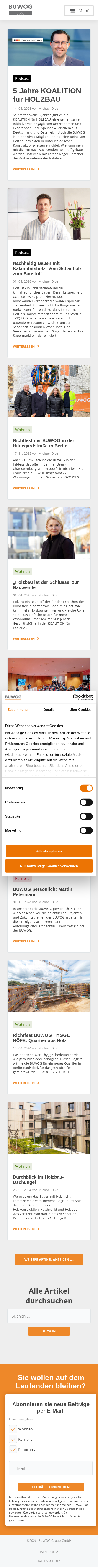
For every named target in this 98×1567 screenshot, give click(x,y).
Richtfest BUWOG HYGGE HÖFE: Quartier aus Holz (49, 1027)
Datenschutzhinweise (22, 1516)
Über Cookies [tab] (80, 709)
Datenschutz (49, 1561)
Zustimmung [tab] (18, 709)
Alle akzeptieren (49, 851)
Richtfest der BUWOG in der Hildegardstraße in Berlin (49, 432)
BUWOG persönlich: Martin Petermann (49, 883)
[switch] (86, 802)
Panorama (27, 1449)
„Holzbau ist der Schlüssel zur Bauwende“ (49, 578)
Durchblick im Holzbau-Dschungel (49, 1171)
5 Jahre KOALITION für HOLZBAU (49, 104)
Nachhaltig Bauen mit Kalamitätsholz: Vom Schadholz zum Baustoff (49, 273)
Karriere (25, 1439)
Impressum (49, 1552)
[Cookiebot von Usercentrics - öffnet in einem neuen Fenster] (73, 697)
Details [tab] (49, 709)
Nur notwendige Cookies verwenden (49, 866)
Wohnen (25, 1429)
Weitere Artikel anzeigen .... (49, 1259)
